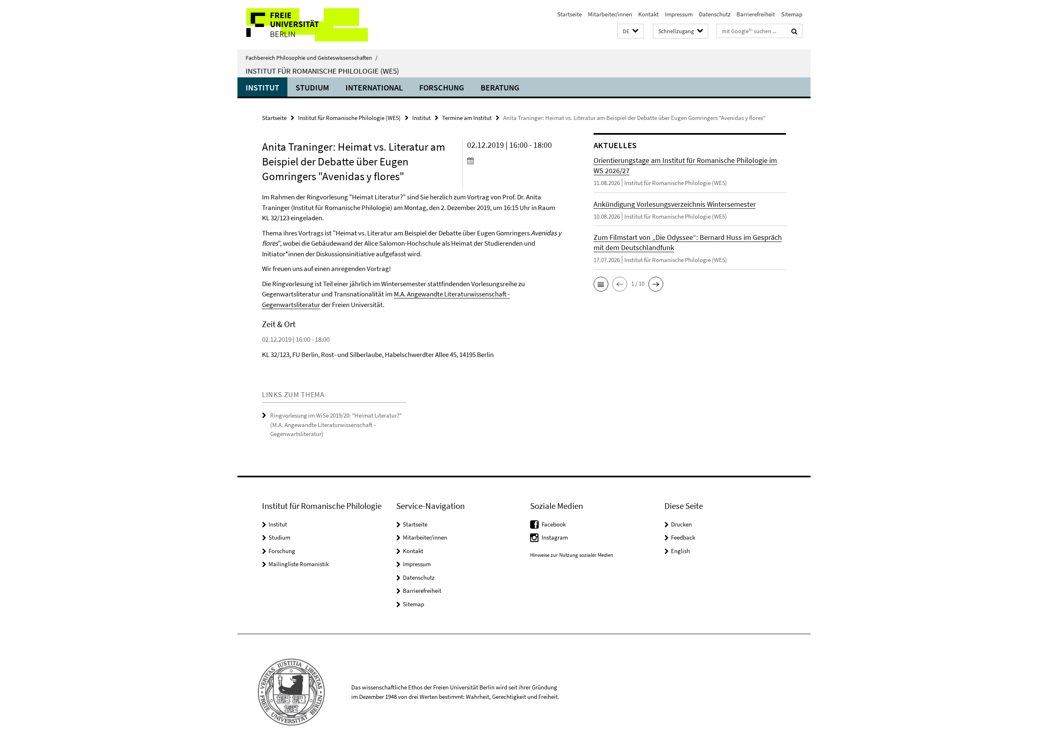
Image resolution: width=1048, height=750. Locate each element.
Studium (312, 87)
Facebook (554, 524)
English (680, 551)
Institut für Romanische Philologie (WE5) (322, 71)
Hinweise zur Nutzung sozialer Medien (571, 554)
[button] (630, 31)
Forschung (441, 87)
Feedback (683, 537)
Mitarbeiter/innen (610, 14)
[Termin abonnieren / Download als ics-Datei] (514, 160)
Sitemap (791, 14)
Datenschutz (714, 14)
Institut (262, 87)
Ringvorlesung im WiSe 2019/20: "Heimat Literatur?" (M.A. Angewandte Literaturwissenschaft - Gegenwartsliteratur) (336, 424)
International (374, 87)
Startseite (569, 14)
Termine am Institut (467, 118)
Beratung (500, 87)
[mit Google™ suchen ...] (794, 31)
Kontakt (648, 14)
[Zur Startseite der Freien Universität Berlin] (306, 24)
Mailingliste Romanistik (299, 564)
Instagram (555, 537)
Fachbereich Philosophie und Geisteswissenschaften (311, 58)
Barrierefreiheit (755, 14)
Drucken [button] (681, 524)
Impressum (679, 14)
